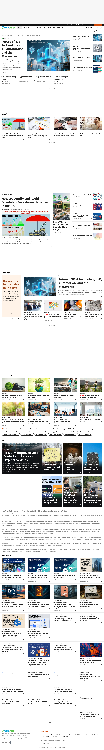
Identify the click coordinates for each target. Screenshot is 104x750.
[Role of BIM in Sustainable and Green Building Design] (61, 206)
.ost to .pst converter (55, 434)
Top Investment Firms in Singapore (90, 419)
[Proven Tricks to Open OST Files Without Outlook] (91, 592)
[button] (94, 27)
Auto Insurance (46, 492)
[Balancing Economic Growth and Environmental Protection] (53, 305)
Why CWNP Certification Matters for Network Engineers (38, 675)
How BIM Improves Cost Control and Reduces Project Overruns (20, 456)
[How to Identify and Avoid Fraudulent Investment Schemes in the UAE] (13, 123)
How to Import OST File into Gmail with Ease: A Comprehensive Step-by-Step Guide (13, 649)
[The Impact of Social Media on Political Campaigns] (97, 216)
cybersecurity (6, 30)
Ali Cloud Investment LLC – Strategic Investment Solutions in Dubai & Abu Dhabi (13, 421)
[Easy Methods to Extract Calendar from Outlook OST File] (39, 621)
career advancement (22, 30)
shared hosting (71, 431)
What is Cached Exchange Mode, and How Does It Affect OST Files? (39, 605)
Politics (75, 193)
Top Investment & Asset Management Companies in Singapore (62, 421)
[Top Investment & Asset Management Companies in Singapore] (65, 409)
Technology (6, 38)
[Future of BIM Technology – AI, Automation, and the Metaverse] (48, 55)
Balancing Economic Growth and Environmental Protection (52, 316)
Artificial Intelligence (52, 30)
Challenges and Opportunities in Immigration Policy (93, 315)
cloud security (60, 431)
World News (47, 312)
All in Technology (9, 313)
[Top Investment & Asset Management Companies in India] (39, 409)
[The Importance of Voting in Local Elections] (97, 226)
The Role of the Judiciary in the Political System (91, 467)
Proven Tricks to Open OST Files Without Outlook (89, 605)
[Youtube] (3, 742)
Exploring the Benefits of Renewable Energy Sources (89, 396)
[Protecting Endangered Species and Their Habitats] (39, 385)
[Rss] (94, 32)
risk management (84, 431)
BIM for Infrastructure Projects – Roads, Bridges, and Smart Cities (61, 77)
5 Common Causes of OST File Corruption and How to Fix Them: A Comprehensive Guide (64, 606)
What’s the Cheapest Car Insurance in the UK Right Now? (51, 499)
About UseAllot (44, 731)
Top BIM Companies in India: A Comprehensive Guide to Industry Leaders (90, 577)
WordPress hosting (27, 434)
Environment (6, 376)
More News (6, 556)
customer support (63, 30)
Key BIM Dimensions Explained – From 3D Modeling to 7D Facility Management (37, 577)
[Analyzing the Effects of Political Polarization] (52, 458)
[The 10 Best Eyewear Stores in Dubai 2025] (91, 123)
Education (93, 614)
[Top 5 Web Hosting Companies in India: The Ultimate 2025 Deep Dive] (13, 679)
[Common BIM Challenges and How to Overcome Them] (97, 69)
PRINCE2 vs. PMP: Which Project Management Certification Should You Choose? (90, 618)
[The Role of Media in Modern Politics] (97, 196)
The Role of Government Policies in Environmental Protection (12, 396)
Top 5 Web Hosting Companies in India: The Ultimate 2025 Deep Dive (12, 690)
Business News (7, 194)
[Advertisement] (52, 11)
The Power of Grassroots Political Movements (70, 466)
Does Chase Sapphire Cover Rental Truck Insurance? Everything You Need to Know (71, 496)
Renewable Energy (70, 434)
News (8, 131)
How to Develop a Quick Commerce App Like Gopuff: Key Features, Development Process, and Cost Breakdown (38, 663)
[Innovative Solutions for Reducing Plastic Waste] (65, 385)
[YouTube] (95, 30)
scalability (14, 30)
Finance (8, 417)
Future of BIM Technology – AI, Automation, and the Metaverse (13, 49)
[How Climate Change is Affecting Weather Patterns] (73, 305)
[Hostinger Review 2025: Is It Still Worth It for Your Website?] (91, 704)
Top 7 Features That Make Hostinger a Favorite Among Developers (91, 661)
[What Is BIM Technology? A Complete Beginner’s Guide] (65, 565)
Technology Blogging (6, 600)
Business (4, 131)
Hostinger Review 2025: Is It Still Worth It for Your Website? (89, 715)
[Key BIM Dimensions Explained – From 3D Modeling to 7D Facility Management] (39, 565)
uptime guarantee (41, 434)
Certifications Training (84, 614)
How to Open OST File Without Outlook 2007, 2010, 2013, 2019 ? (63, 703)
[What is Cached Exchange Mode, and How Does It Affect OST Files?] (39, 592)
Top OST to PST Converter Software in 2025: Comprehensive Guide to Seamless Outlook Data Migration (13, 606)
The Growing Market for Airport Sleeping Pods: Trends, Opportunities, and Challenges (33, 317)
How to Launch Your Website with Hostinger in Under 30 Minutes (64, 690)
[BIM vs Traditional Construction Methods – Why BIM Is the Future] (13, 565)
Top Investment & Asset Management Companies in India (38, 420)
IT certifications (42, 30)
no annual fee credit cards (90, 30)
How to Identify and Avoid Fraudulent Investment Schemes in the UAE (12, 135)
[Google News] (96, 30)
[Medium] (98, 30)
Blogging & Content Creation (8, 602)
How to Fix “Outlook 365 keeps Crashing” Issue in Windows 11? (63, 648)
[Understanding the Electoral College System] (97, 206)
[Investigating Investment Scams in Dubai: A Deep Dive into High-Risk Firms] (39, 123)
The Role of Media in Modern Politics (82, 194)
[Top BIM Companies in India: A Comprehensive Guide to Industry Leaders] (91, 565)
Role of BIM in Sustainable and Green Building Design (60, 226)
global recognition (47, 431)
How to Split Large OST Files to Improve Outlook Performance (63, 619)
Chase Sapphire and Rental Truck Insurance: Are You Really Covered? (92, 499)
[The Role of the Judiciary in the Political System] (92, 458)
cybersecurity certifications (10, 434)
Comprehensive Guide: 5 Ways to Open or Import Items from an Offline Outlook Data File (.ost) (11, 635)
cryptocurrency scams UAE (16, 209)
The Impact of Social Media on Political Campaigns (81, 215)
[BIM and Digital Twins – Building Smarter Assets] (97, 58)
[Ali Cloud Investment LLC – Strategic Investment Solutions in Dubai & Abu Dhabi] (13, 409)
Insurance (53, 492)
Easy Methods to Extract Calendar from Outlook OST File (38, 634)
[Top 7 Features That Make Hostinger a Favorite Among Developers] (91, 650)
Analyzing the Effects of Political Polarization (51, 467)
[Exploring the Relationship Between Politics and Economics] (97, 236)
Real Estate (82, 573)
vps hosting (79, 30)
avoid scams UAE (5, 209)
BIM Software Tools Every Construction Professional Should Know (9, 77)
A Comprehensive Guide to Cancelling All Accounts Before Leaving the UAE (65, 135)
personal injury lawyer (85, 434)
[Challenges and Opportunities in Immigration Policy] (93, 305)
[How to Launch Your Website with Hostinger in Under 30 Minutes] (65, 679)
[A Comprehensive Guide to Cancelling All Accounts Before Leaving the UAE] (65, 123)
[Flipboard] (100, 30)
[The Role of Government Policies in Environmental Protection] (13, 385)
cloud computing (33, 30)
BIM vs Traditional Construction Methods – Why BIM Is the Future (12, 576)
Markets (3, 417)
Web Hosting (82, 658)
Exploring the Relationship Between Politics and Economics (82, 236)
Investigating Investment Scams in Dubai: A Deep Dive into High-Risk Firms (38, 135)
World (4, 114)
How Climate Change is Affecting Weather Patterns (72, 315)
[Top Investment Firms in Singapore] (91, 409)
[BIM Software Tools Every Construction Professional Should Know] (97, 48)
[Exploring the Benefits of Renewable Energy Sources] (91, 385)
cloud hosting (72, 30)
